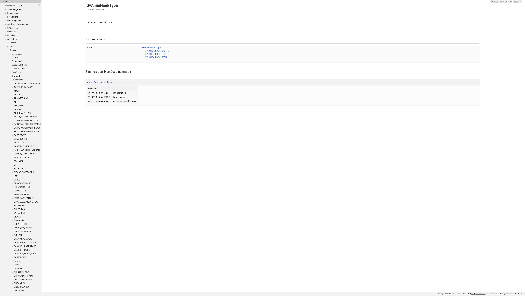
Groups (13, 50)
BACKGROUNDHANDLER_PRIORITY (29, 131)
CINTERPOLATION (21, 287)
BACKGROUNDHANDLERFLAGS (27, 128)
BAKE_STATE (20, 135)
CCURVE (17, 265)
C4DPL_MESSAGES (22, 231)
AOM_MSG (19, 106)
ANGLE (17, 94)
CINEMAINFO (19, 283)
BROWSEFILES (20, 191)
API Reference (13, 39)
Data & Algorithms (15, 20)
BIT (15, 165)
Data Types (17, 72)
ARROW (17, 109)
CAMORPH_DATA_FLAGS (25, 246)
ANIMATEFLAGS (21, 98)
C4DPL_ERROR (20, 224)
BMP (16, 176)
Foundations (12, 17)
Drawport (16, 76)
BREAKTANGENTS (22, 187)
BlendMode (19, 220)
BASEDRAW (19, 143)
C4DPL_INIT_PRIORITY (23, 228)
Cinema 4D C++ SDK (13, 6)
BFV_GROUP (19, 161)
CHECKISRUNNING (21, 272)
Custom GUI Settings (21, 65)
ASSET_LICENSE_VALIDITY (25, 117)
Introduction (12, 13)
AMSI (16, 91)
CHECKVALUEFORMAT (23, 276)
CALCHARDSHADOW (23, 239)
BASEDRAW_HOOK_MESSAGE (27, 150)
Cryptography (18, 61)
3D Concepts (12, 28)
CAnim (17, 261)
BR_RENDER (19, 205)
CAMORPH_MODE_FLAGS (25, 254)
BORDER (17, 180)
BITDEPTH (18, 168)
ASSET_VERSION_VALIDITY (26, 120)
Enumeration (17, 80)
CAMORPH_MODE (22, 250)
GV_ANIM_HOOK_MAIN (156, 57)
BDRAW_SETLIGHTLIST (24, 154)
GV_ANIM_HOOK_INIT (156, 50)
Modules (11, 35)
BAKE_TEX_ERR (21, 139)
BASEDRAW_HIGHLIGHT (24, 146)
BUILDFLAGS (19, 209)
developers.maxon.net (478, 294)
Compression (17, 54)
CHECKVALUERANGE (23, 279)
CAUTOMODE (20, 257)
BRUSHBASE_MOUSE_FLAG (26, 202)
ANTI (16, 102)
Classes (13, 43)
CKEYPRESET (20, 291)
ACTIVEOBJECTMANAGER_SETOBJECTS (32, 83)
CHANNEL (18, 268)
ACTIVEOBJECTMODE (23, 87)
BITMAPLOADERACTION (24, 172)
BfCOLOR (18, 217)
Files (11, 46)
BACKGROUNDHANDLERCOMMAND (29, 124)
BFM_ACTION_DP (21, 157)
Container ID (17, 57)
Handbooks (12, 32)
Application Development (18, 24)
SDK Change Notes (15, 9)
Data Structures (18, 69)
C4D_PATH (18, 235)
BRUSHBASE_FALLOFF (23, 198)
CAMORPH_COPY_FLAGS (25, 242)
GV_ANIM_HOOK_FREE (156, 53)
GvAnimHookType (151, 47)
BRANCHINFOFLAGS (22, 183)
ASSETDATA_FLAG (22, 113)
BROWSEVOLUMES (22, 194)
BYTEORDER (19, 213)
